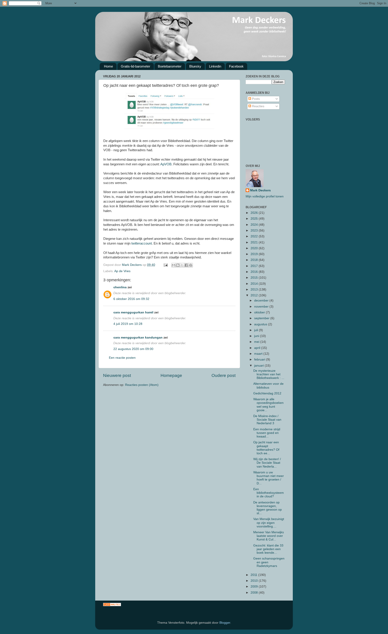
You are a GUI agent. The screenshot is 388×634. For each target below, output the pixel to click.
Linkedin (215, 66)
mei (257, 341)
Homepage (171, 375)
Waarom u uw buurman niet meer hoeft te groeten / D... (268, 478)
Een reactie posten (122, 357)
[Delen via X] (182, 265)
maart (258, 353)
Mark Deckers (260, 190)
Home (108, 66)
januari (259, 365)
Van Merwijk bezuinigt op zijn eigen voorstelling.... (268, 522)
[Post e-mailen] (165, 265)
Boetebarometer (169, 66)
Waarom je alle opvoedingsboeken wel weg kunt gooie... (268, 405)
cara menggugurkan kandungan (138, 337)
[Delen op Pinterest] (190, 265)
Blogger (224, 622)
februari (260, 359)
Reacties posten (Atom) (142, 385)
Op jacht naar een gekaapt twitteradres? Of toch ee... (266, 448)
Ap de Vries (122, 271)
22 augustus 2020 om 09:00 (133, 349)
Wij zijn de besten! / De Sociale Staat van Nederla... (267, 462)
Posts (255, 99)
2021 (255, 242)
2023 (255, 230)
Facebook (236, 66)
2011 (254, 575)
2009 (255, 586)
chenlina (120, 287)
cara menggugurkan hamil (133, 312)
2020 (255, 248)
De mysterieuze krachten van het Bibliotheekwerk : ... (268, 374)
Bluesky (195, 66)
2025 (255, 218)
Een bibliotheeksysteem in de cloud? (268, 493)
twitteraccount (141, 243)
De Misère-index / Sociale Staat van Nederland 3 (267, 419)
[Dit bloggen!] (178, 265)
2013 (255, 289)
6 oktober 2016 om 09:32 (131, 299)
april (257, 348)
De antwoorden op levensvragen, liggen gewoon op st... (267, 508)
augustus (261, 324)
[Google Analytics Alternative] (112, 605)
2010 (255, 580)
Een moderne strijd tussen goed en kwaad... (266, 433)
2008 (255, 592)
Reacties (257, 106)
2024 (255, 224)
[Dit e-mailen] (173, 265)
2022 (255, 236)
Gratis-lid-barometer (135, 66)
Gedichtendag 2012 (267, 393)
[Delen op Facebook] (186, 265)
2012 (255, 295)
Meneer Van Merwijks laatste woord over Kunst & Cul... (268, 536)
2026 (255, 212)
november (261, 306)
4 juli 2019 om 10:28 (127, 324)
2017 (255, 266)
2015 (255, 277)
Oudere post (224, 375)
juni (257, 336)
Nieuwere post (117, 375)
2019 (255, 254)
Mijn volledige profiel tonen (265, 196)
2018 (255, 260)
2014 (255, 283)
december (261, 300)
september (262, 318)
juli (256, 330)
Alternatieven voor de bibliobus (268, 385)
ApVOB (166, 164)
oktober (260, 312)
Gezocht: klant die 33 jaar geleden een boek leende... (268, 549)
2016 (255, 271)
